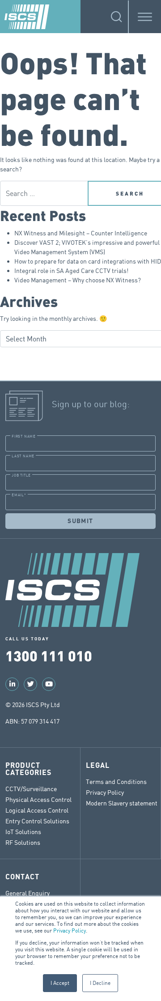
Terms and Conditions (116, 781)
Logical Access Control (36, 810)
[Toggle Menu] (145, 17)
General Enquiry (27, 893)
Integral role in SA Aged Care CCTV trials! (71, 270)
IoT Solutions (23, 831)
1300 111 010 (48, 655)
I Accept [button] (60, 983)
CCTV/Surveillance (31, 788)
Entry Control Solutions (37, 821)
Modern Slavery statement (121, 803)
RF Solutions (22, 842)
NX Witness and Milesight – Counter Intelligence (80, 233)
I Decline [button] (100, 983)
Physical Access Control (38, 799)
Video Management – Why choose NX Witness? (77, 280)
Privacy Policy (69, 930)
